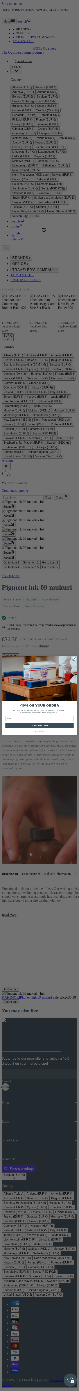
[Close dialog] (74, 659)
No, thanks (39, 732)
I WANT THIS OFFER (39, 725)
